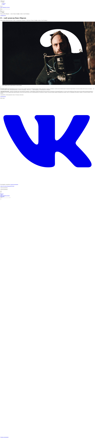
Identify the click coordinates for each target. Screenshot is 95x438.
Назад (3, 1)
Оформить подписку (6, 7)
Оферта (1, 186)
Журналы (4, 3)
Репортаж (4, 15)
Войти (1, 7)
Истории (12, 186)
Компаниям (9, 186)
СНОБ (1, 15)
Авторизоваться (3, 96)
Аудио (3, 4)
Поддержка (5, 186)
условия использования (14, 184)
